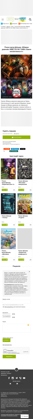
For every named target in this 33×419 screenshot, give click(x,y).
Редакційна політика (12, 415)
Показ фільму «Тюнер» (6, 216)
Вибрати (7, 340)
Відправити (9, 356)
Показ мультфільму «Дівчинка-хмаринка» (6, 253)
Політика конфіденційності (7, 414)
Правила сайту (18, 414)
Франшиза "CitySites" (6, 373)
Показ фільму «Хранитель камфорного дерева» (23, 253)
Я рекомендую (17, 137)
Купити (4, 189)
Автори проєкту (16, 381)
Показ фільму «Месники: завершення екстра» (23, 183)
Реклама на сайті (5, 371)
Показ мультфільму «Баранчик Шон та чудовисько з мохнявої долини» (8, 184)
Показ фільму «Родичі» (23, 216)
